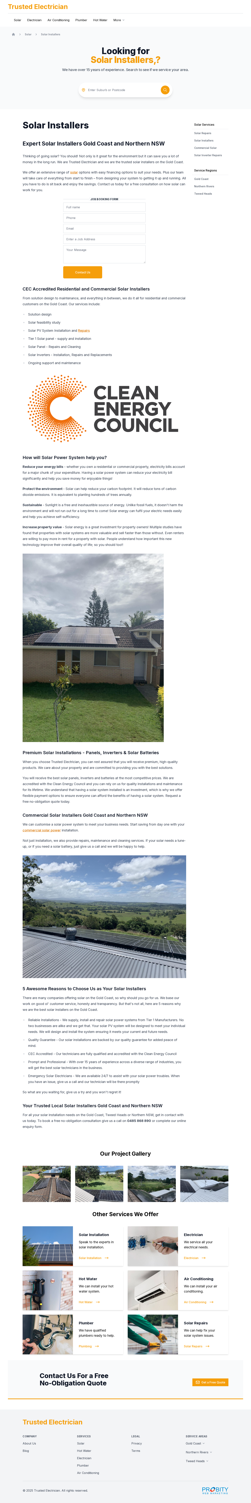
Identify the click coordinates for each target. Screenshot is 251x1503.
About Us (29, 1443)
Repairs (84, 330)
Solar (17, 20)
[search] (165, 90)
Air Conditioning (58, 20)
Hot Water (100, 20)
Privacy (136, 1443)
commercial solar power (42, 830)
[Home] (13, 34)
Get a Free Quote (213, 1382)
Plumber (81, 20)
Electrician (34, 20)
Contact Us (82, 272)
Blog (26, 1451)
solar (74, 172)
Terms (135, 1451)
